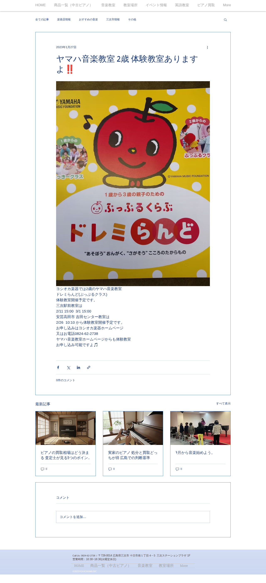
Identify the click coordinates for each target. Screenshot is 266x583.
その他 (132, 19)
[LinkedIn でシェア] (78, 367)
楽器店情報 (64, 19)
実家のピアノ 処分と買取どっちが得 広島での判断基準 (133, 455)
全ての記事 (42, 19)
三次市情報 (113, 19)
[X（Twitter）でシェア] (68, 367)
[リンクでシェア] (89, 367)
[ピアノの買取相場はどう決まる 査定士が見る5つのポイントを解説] (66, 428)
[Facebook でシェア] (58, 367)
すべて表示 (223, 403)
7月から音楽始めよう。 (195, 452)
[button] (225, 19)
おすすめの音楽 (88, 19)
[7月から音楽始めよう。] (200, 428)
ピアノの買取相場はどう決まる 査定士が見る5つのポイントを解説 (65, 455)
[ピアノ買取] (133, 428)
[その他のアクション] (207, 47)
